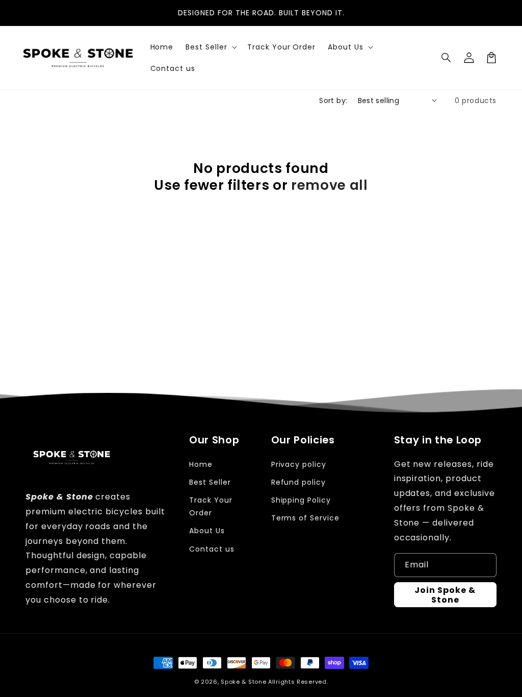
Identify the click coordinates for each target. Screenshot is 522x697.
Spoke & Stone (243, 682)
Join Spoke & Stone (445, 595)
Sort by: (333, 100)
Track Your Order (210, 506)
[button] (446, 57)
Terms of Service (305, 518)
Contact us (211, 549)
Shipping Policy (301, 500)
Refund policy (298, 482)
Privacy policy (298, 464)
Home (201, 464)
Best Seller (210, 482)
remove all (329, 185)
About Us (207, 531)
